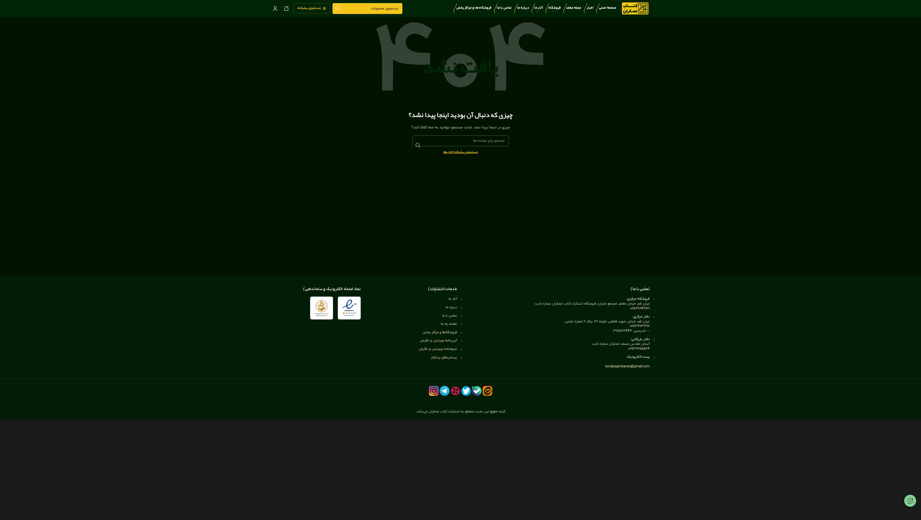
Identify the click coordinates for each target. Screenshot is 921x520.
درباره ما (451, 307)
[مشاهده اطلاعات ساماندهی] (321, 308)
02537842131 (640, 308)
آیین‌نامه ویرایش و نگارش (438, 340)
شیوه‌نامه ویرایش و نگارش (438, 349)
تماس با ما (449, 315)
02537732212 (640, 326)
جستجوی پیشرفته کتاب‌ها (460, 152)
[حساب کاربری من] (275, 8)
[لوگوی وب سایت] (635, 8)
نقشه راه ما (449, 324)
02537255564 (639, 348)
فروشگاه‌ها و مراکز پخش (440, 332)
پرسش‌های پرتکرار (444, 357)
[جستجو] (338, 8)
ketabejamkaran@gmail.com (627, 366)
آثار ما (453, 299)
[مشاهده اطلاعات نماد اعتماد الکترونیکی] (349, 308)
